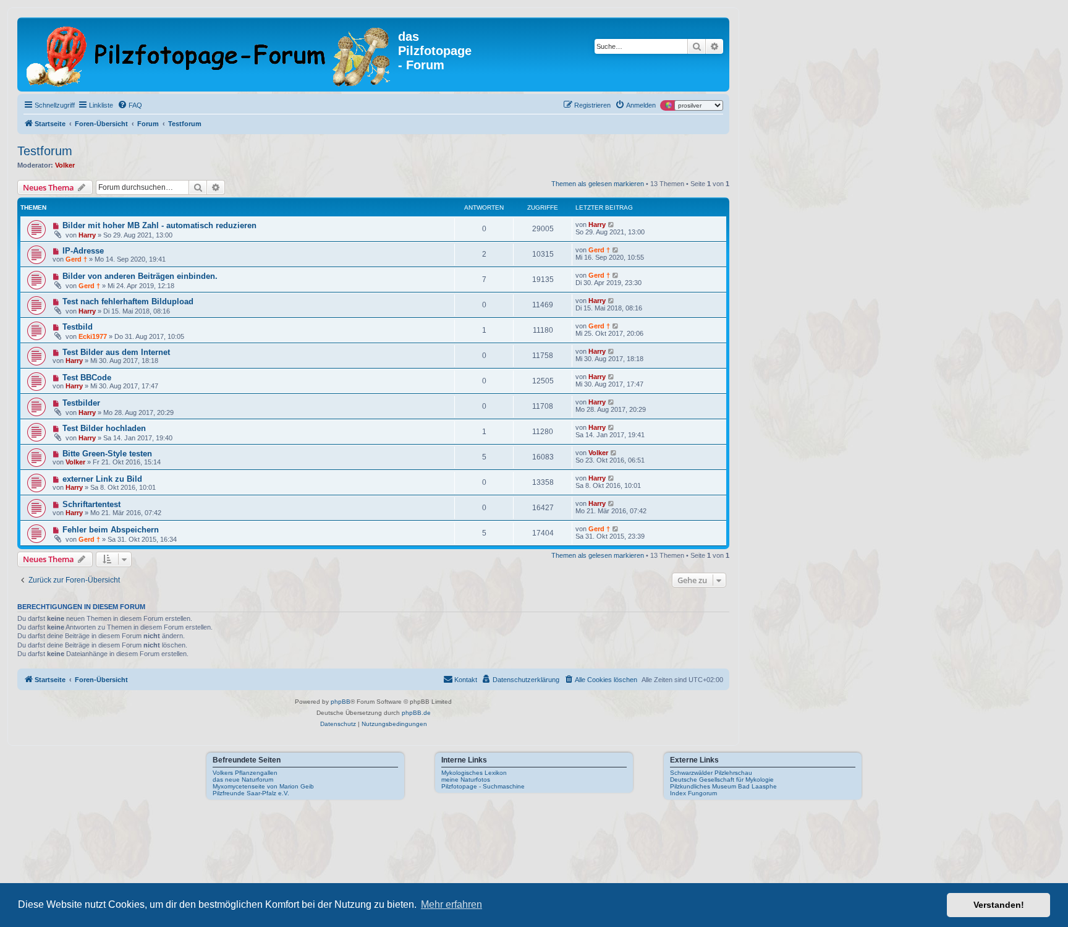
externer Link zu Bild (102, 479)
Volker (65, 165)
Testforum (44, 151)
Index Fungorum (693, 793)
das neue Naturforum (243, 779)
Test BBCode (86, 377)
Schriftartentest (91, 504)
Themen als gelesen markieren (597, 183)
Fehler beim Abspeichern (110, 529)
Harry (87, 235)
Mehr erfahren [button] (451, 904)
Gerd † (76, 259)
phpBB (340, 701)
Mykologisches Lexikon (474, 772)
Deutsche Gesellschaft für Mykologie (722, 779)
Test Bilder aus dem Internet (116, 352)
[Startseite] (209, 54)
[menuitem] (129, 105)
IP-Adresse (83, 250)
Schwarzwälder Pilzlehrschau (711, 772)
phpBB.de (416, 712)
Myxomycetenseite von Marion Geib (263, 786)
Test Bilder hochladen (104, 428)
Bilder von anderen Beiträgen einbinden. (140, 276)
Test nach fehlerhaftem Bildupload (127, 301)
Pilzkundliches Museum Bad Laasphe (723, 786)
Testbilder (81, 403)
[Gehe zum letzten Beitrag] (612, 224)
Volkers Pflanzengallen (245, 772)
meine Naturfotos (465, 779)
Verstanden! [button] (998, 905)
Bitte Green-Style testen (107, 453)
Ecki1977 (92, 336)
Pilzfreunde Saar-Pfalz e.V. (251, 793)
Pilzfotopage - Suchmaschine (483, 786)
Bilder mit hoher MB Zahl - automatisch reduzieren (159, 225)
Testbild (77, 326)
